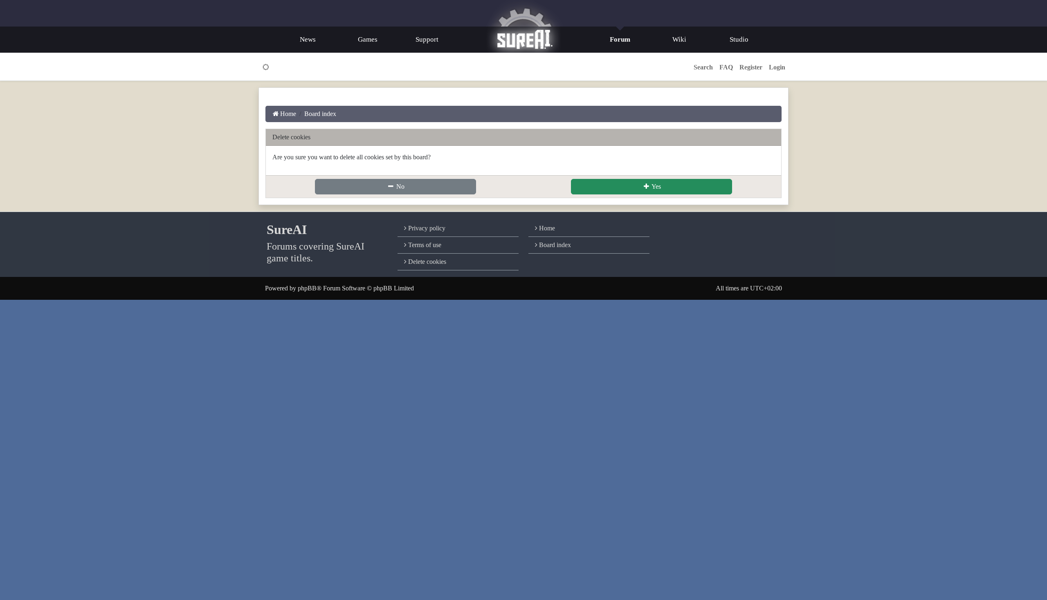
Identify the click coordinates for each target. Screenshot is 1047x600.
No (399, 186)
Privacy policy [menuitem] (426, 228)
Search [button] (703, 67)
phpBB (307, 288)
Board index (554, 244)
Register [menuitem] (750, 67)
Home (546, 228)
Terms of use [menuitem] (424, 244)
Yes (655, 186)
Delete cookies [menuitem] (426, 261)
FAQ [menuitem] (726, 67)
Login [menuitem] (777, 67)
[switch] (266, 67)
